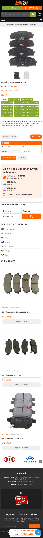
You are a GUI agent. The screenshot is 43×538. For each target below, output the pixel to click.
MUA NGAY (36, 136)
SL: (2, 131)
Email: (8, 194)
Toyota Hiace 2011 (32, 106)
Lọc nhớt (8, 242)
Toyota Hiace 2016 (20, 112)
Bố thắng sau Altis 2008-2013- (12, 438)
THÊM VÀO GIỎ (10, 136)
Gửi (35, 526)
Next (40, 461)
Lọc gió (7, 251)
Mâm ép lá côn (10, 229)
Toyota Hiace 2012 (7, 109)
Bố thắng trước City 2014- (11, 375)
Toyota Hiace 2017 (32, 112)
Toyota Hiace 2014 (32, 109)
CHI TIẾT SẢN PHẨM (9, 158)
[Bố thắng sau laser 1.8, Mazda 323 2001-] (21, 304)
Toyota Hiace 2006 (7, 103)
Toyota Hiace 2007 (20, 103)
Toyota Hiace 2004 (14, 99)
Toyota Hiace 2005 (26, 99)
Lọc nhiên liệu (9, 246)
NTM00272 (16, 86)
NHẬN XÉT (22, 158)
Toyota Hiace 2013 (20, 109)
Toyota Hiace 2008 (32, 103)
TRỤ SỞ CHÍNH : (10, 477)
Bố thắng (8, 233)
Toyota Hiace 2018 (7, 116)
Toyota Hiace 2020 (32, 116)
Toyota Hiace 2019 (20, 116)
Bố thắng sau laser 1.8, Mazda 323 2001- (16, 312)
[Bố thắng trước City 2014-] (21, 367)
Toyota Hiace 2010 (20, 106)
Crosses (5, 143)
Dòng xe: (4, 99)
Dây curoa (8, 238)
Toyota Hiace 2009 (7, 106)
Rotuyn (7, 255)
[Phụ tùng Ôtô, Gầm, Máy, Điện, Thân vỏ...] (21, 4)
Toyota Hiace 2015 (7, 112)
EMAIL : (14, 484)
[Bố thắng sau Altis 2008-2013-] (21, 431)
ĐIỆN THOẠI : (13, 482)
